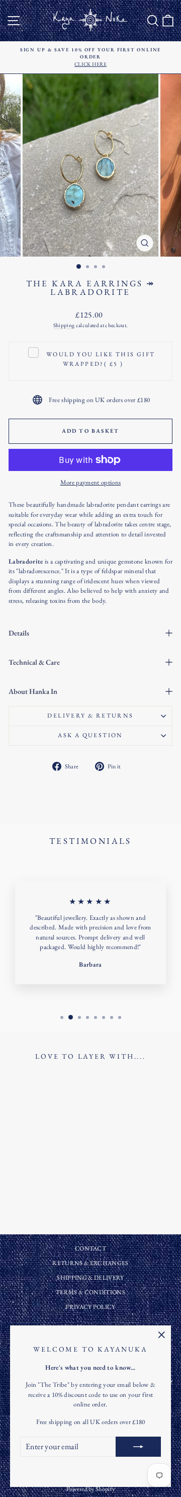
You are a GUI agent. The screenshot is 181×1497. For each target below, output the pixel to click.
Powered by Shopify (90, 1489)
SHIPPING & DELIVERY (90, 1278)
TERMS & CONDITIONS (90, 1292)
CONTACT (90, 1248)
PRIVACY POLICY (90, 1307)
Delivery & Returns (90, 716)
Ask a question (90, 735)
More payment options (90, 482)
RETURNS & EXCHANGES (90, 1263)
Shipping (64, 325)
